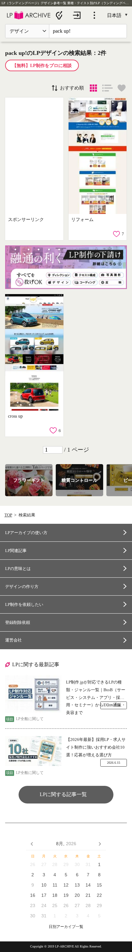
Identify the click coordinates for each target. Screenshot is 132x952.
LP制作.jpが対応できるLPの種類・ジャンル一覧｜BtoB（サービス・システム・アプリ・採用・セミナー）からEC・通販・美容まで (96, 690)
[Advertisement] (34, 156)
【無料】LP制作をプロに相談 (42, 65)
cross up (15, 416)
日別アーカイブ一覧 (66, 927)
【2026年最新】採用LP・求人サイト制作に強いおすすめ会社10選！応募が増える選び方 (96, 747)
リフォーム (82, 219)
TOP (8, 515)
